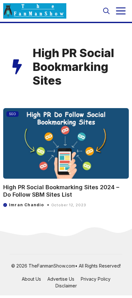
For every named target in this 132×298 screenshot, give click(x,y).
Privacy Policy (96, 279)
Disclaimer (66, 285)
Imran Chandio (26, 204)
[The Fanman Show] (34, 11)
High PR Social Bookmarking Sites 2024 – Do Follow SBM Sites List (61, 191)
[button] (106, 11)
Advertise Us (60, 279)
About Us (31, 279)
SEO (12, 114)
